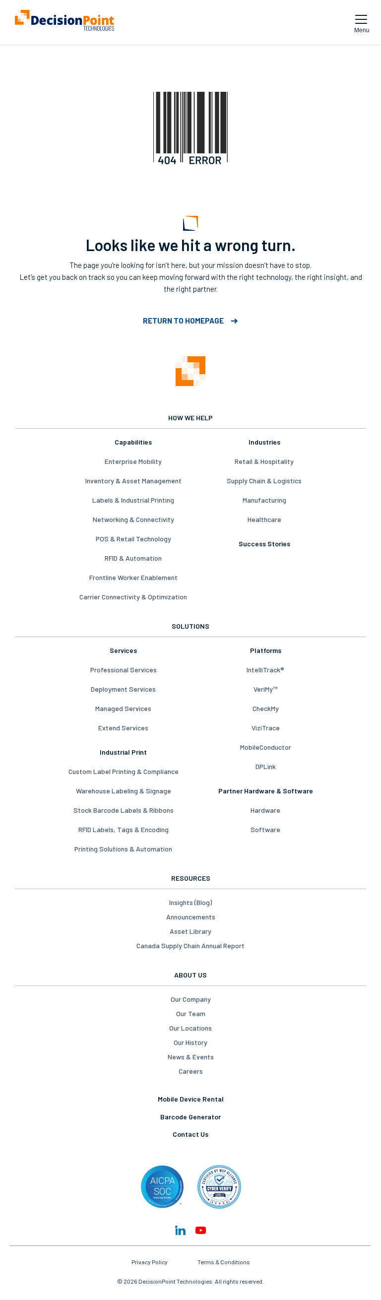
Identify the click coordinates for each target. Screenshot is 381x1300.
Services (123, 650)
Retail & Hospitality (264, 461)
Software (265, 829)
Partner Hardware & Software (265, 790)
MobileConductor (265, 747)
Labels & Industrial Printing (133, 500)
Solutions (190, 626)
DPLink (265, 766)
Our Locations (190, 1028)
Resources (190, 878)
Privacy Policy (149, 1261)
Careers (191, 1071)
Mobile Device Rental (191, 1099)
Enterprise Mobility (133, 461)
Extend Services (123, 727)
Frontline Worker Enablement (133, 577)
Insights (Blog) (190, 902)
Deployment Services (123, 689)
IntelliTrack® (265, 669)
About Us (190, 975)
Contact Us (190, 1134)
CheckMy (266, 708)
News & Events (191, 1056)
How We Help (190, 417)
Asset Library (190, 931)
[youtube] (200, 1230)
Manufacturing (264, 500)
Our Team (190, 1013)
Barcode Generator (190, 1116)
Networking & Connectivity (133, 519)
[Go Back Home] (190, 372)
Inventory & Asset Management (133, 480)
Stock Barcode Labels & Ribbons (123, 810)
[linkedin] (180, 1230)
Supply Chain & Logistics (264, 480)
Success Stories (264, 543)
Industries (264, 442)
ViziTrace (266, 727)
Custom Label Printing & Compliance (123, 771)
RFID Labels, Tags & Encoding (123, 829)
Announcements (190, 916)
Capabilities (133, 442)
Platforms (265, 650)
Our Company (191, 999)
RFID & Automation (133, 558)
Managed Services (123, 708)
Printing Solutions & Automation (123, 849)
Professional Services (123, 669)
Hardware (265, 810)
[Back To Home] (64, 22)
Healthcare (264, 519)
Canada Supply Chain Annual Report (190, 945)
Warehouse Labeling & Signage (123, 790)
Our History (190, 1042)
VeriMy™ (265, 689)
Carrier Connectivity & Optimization (133, 596)
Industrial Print (123, 752)
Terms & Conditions (223, 1261)
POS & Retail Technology (133, 538)
